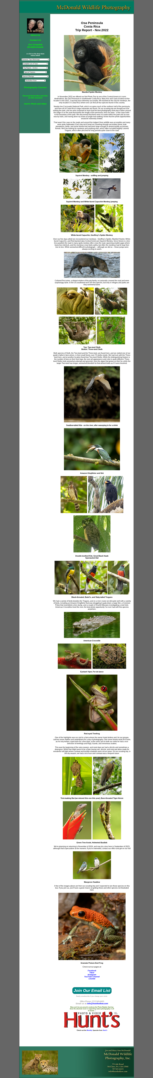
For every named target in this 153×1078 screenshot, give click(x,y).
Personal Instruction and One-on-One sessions (35, 97)
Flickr (92, 973)
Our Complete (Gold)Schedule (35, 45)
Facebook (92, 971)
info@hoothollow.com (97, 1003)
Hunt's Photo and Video (35, 104)
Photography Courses (35, 87)
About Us (35, 35)
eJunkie (92, 979)
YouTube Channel (92, 977)
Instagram (92, 975)
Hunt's (105, 1030)
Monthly (90, 1030)
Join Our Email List (92, 990)
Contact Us (35, 40)
